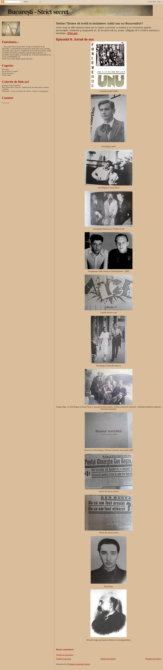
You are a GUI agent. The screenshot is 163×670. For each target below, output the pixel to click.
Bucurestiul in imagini (10, 71)
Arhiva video (6, 75)
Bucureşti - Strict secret (38, 11)
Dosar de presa (8, 73)
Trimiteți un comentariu (64, 655)
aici (31, 59)
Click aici (72, 33)
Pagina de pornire (108, 659)
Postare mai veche (153, 659)
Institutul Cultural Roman (11, 85)
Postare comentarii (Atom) (79, 664)
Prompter (5, 69)
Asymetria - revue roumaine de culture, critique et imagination (25, 91)
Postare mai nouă (63, 659)
